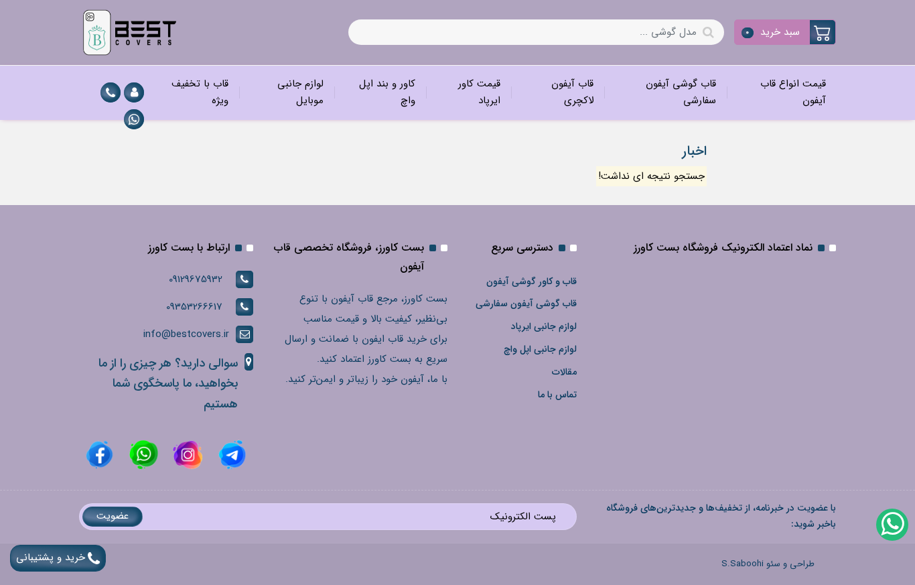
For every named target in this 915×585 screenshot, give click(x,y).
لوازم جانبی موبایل (300, 92)
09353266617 (194, 307)
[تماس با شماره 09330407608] (110, 92)
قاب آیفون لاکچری (572, 92)
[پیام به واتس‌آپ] (891, 524)
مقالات (564, 372)
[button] (785, 32)
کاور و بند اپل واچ (387, 92)
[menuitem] (781, 93)
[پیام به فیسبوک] (99, 454)
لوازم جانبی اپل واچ (540, 349)
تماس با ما (557, 394)
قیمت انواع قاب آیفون (793, 92)
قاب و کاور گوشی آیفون (531, 281)
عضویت (112, 516)
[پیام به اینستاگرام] (186, 454)
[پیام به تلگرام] (230, 454)
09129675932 (195, 279)
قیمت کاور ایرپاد (479, 92)
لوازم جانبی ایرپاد (544, 326)
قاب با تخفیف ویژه (199, 92)
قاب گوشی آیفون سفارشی (681, 92)
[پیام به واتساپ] (134, 119)
